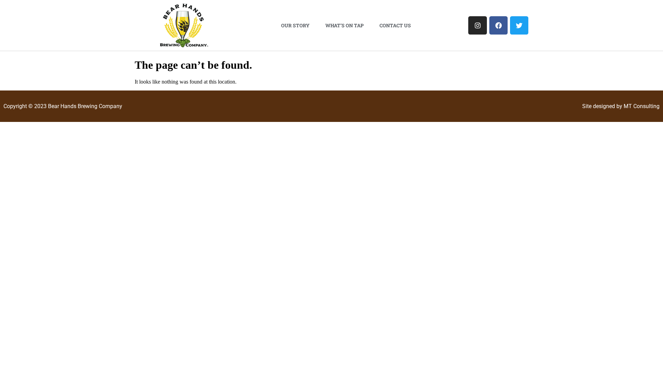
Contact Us (395, 25)
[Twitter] (519, 25)
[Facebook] (498, 25)
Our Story (295, 25)
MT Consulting (642, 106)
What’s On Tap (344, 25)
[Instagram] (477, 25)
